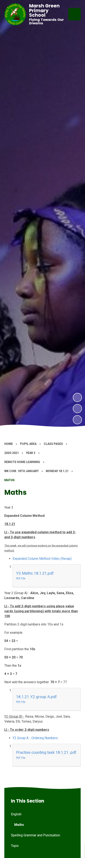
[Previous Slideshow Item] (77, 408)
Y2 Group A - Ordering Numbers (35, 738)
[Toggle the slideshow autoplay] (77, 419)
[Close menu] (74, 14)
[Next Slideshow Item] (77, 397)
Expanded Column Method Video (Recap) (42, 559)
